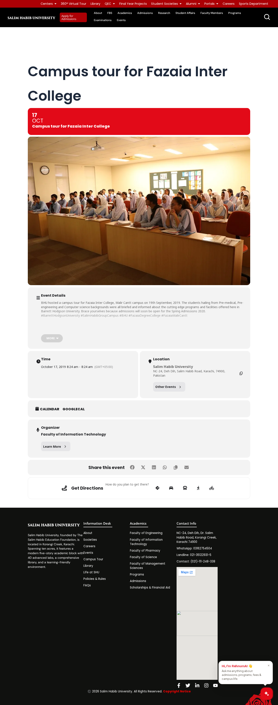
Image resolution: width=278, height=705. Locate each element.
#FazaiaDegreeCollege (145, 315)
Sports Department (253, 4)
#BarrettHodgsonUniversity (60, 315)
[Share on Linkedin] (154, 467)
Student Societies (164, 4)
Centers (47, 4)
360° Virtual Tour (73, 4)
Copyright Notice (177, 691)
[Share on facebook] (132, 467)
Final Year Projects (133, 4)
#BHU (123, 315)
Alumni (191, 4)
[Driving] (171, 488)
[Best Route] (157, 488)
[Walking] (198, 488)
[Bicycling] (211, 488)
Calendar (49, 409)
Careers (229, 4)
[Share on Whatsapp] (164, 467)
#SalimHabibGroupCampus (100, 315)
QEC (108, 4)
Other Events (165, 387)
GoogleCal (74, 409)
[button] (73, 17)
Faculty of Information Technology (73, 434)
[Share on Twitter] (143, 467)
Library (95, 4)
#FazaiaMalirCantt (174, 315)
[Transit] (185, 488)
